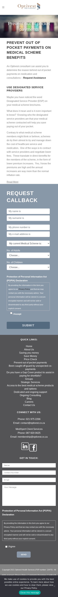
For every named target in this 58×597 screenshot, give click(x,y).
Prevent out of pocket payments (30, 362)
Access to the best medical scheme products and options (30, 387)
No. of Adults (13, 250)
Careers (29, 402)
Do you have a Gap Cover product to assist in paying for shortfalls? (30, 374)
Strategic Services (30, 382)
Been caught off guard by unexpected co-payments (30, 367)
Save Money (30, 356)
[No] (54, 586)
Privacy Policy (24, 289)
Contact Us (29, 405)
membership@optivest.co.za (33, 437)
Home (29, 346)
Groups (29, 379)
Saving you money (29, 353)
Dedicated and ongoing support (30, 392)
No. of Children (15, 262)
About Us (29, 349)
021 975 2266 (33, 419)
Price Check (30, 359)
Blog (29, 398)
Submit (28, 325)
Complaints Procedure (37, 575)
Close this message (29, 592)
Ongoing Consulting (30, 395)
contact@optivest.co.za (33, 423)
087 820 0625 (33, 433)
